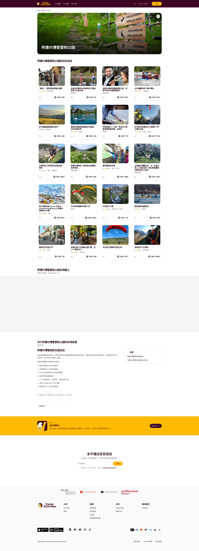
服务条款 (112, 468)
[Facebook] (75, 529)
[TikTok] (90, 529)
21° (151, 16)
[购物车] (135, 4)
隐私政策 (105, 468)
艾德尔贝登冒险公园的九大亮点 (137, 360)
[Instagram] (85, 529)
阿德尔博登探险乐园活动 (135, 356)
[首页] (44, 4)
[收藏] (158, 16)
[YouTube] (80, 529)
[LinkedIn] (70, 529)
